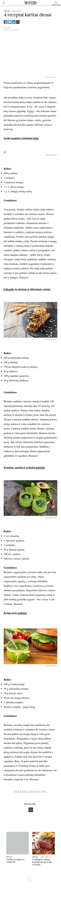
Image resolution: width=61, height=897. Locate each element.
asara (31, 111)
